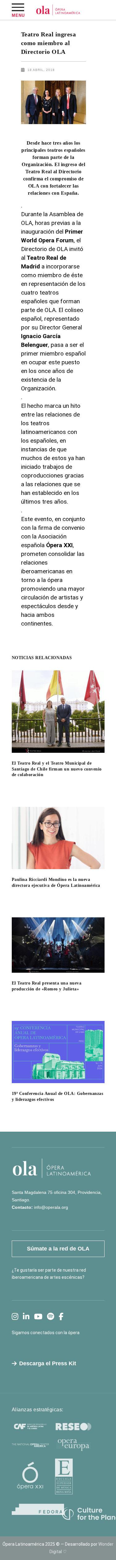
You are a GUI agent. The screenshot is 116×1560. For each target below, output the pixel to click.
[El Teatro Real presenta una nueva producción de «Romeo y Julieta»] (58, 945)
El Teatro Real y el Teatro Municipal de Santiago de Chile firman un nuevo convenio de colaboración (57, 769)
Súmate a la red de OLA (58, 1249)
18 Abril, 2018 (41, 70)
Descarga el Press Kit (47, 1363)
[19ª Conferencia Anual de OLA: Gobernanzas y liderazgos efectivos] (58, 1052)
